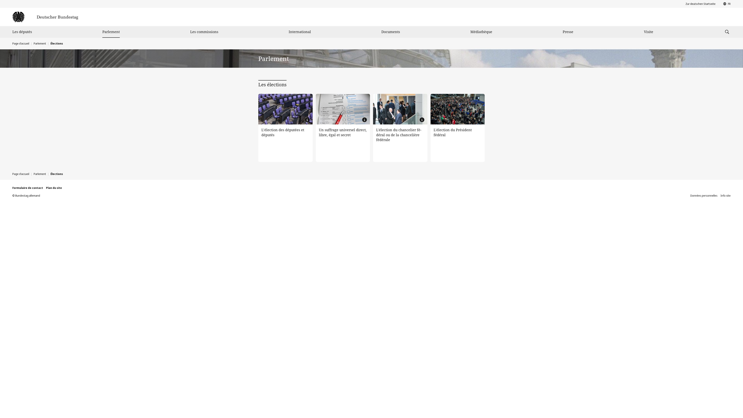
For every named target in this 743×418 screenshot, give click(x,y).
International (300, 31)
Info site (726, 195)
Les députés (22, 31)
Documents (390, 31)
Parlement (111, 31)
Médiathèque (481, 31)
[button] (726, 4)
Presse (568, 31)
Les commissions (204, 31)
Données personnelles (703, 195)
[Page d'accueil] (45, 17)
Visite (648, 31)
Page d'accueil (20, 43)
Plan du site (54, 188)
